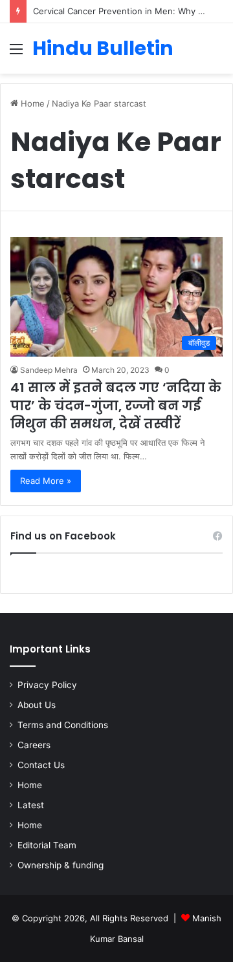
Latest (30, 805)
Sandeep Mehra (49, 370)
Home (31, 103)
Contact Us (41, 765)
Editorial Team (46, 845)
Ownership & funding (60, 865)
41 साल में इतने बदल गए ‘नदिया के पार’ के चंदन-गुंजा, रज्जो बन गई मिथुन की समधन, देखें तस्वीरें (115, 406)
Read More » (45, 481)
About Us (36, 705)
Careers (33, 745)
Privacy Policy (47, 685)
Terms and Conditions (62, 725)
